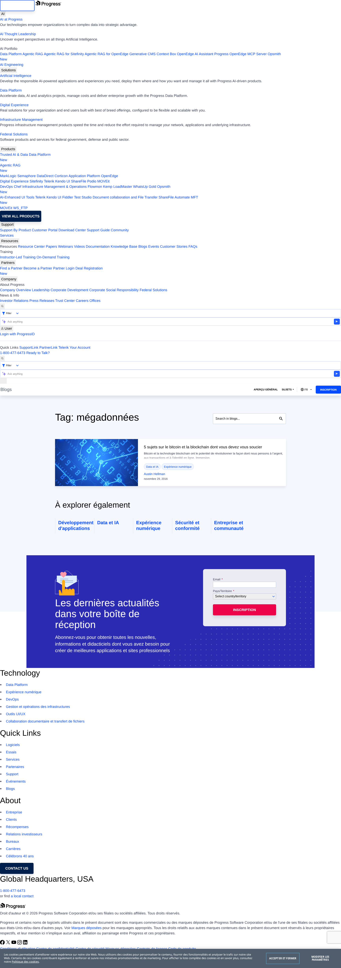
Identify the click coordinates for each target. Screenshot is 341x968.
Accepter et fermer (282, 958)
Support (7, 225)
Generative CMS (142, 54)
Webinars (65, 246)
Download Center (72, 230)
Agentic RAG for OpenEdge (106, 54)
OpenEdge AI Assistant (195, 54)
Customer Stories (173, 246)
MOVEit (103, 181)
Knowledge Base (124, 246)
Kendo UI (62, 181)
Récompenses (17, 827)
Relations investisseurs (24, 834)
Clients (11, 820)
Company (8, 279)
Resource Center (31, 246)
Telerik (49, 181)
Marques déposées (86, 928)
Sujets (287, 389)
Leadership (41, 290)
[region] (170, 958)
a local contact (22, 896)
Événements (16, 781)
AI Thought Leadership (18, 34)
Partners (8, 263)
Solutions (8, 70)
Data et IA (152, 466)
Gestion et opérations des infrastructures (38, 707)
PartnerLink (48, 347)
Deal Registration (51, 271)
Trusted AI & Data (14, 155)
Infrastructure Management (21, 120)
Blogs (142, 246)
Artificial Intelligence (15, 76)
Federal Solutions (14, 134)
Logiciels (13, 745)
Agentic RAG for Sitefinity (64, 54)
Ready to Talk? (38, 353)
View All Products (20, 216)
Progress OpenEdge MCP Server (240, 54)
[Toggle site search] (2, 358)
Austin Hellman (154, 474)
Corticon (61, 176)
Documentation (98, 246)
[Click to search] (281, 418)
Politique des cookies (25, 962)
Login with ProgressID (17, 334)
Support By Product (15, 230)
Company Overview (15, 290)
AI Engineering (11, 65)
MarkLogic (8, 176)
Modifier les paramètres (320, 958)
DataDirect (45, 176)
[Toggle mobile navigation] (3, 381)
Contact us (16, 868)
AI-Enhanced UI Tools (17, 197)
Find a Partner (11, 268)
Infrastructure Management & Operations (54, 187)
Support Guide (98, 230)
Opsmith (140, 56)
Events (153, 246)
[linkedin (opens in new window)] (25, 943)
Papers (51, 246)
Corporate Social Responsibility (114, 290)
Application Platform (84, 176)
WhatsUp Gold (144, 187)
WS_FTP (20, 208)
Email (217, 579)
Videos (79, 246)
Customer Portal (44, 230)
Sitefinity (36, 181)
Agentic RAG (32, 54)
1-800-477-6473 (12, 353)
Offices (94, 301)
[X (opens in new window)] (8, 943)
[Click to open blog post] (96, 462)
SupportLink (28, 347)
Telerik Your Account (74, 347)
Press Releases (41, 301)
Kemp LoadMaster (117, 187)
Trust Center (65, 301)
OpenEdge (109, 176)
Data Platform (11, 54)
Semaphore (26, 176)
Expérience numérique (178, 466)
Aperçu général (266, 389)
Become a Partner (37, 268)
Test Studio (83, 197)
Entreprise (14, 812)
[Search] (2, 306)
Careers (82, 301)
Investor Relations (14, 301)
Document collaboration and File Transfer (125, 197)
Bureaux (12, 841)
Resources (9, 241)
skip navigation (17, 6)
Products (8, 149)
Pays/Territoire (222, 591)
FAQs (192, 246)
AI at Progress (11, 19)
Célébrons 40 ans (20, 856)
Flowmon (95, 187)
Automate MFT (99, 200)
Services (7, 235)
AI (3, 14)
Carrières (13, 849)
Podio (91, 181)
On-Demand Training (53, 257)
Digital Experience (14, 105)
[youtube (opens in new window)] (14, 943)
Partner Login (63, 268)
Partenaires (15, 767)
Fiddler (67, 197)
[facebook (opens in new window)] (3, 943)
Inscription (328, 389)
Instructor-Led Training (18, 257)
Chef (17, 187)
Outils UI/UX (15, 714)
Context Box (166, 54)
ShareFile (78, 181)
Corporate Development (69, 290)
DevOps (6, 187)
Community (120, 230)
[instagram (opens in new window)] (20, 943)
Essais (11, 752)
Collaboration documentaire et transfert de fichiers (45, 721)
